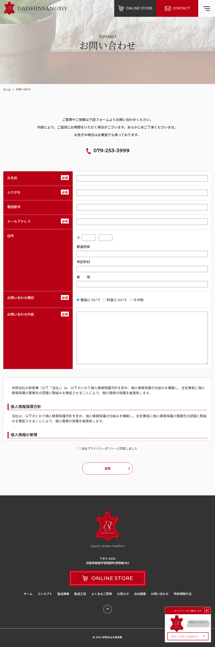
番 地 (83, 276)
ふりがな (14, 192)
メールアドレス (19, 221)
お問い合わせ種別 (20, 297)
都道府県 (83, 246)
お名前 (12, 177)
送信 (107, 468)
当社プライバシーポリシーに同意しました (109, 448)
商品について (90, 299)
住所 (10, 235)
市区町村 (83, 261)
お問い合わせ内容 (20, 314)
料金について (117, 299)
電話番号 (14, 206)
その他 (138, 299)
